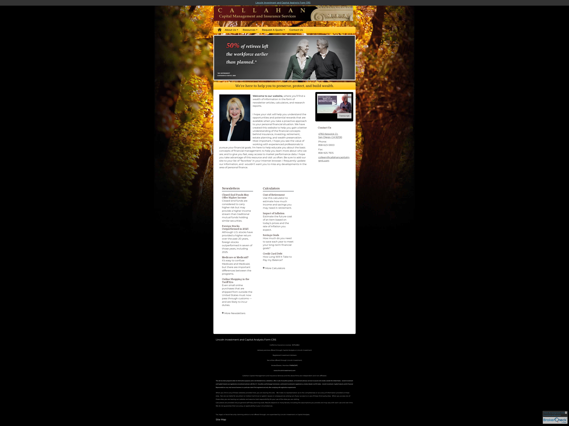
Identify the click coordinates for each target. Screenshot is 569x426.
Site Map (221, 419)
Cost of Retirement (274, 195)
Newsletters (231, 188)
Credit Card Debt (272, 253)
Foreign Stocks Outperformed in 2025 (235, 227)
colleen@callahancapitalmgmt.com (334, 159)
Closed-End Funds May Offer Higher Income (235, 196)
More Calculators (275, 268)
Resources (249, 29)
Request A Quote (272, 29)
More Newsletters (234, 313)
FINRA (291, 365)
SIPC (296, 365)
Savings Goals (271, 235)
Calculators (271, 188)
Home (219, 30)
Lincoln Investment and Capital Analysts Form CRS (282, 2)
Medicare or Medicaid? (235, 257)
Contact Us (296, 29)
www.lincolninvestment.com (284, 370)
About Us (230, 29)
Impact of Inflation (273, 213)
